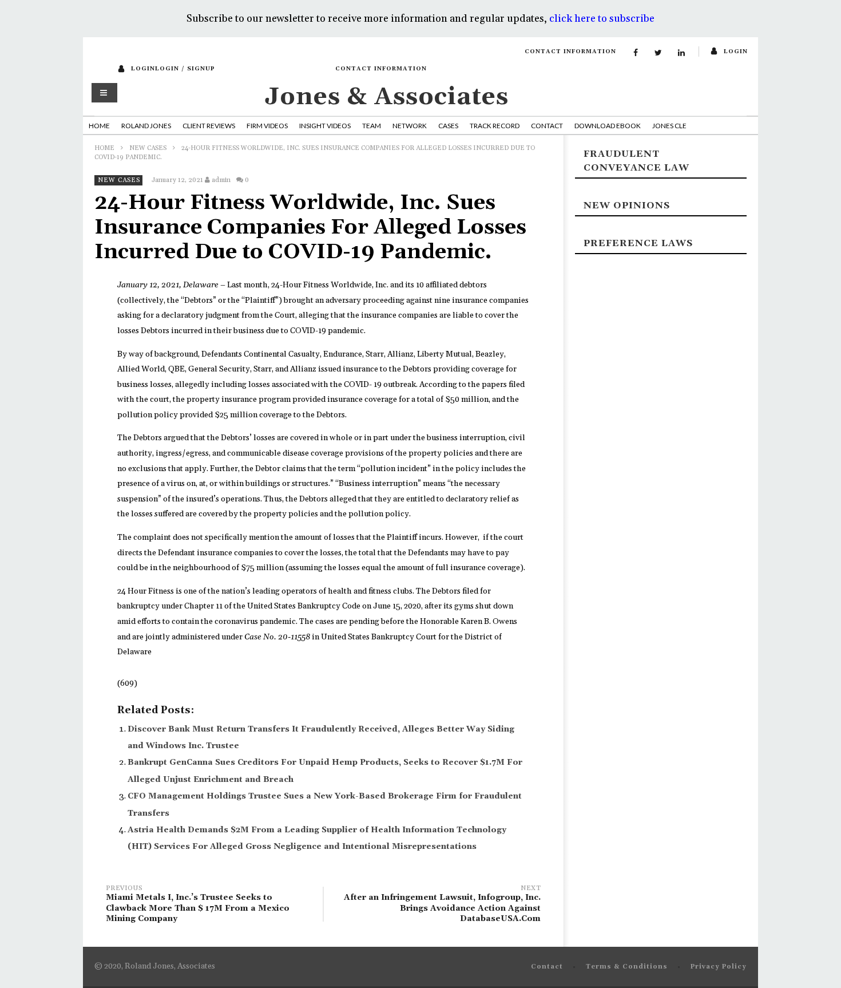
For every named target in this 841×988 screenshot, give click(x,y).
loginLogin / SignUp (173, 68)
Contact (547, 125)
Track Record (494, 125)
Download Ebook (607, 125)
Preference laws (638, 243)
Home (99, 125)
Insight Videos (325, 125)
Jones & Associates (387, 97)
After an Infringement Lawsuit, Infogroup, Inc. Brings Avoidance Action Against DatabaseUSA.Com (442, 905)
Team (371, 125)
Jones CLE (669, 125)
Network (409, 125)
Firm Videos (267, 125)
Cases (448, 125)
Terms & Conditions (627, 967)
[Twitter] (658, 53)
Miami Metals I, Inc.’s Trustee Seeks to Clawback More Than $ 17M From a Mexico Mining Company (197, 905)
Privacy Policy (719, 967)
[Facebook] (635, 53)
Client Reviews (209, 125)
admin (221, 180)
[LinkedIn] (681, 53)
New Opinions (627, 205)
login (736, 51)
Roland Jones (146, 125)
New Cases (147, 148)
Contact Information (570, 51)
